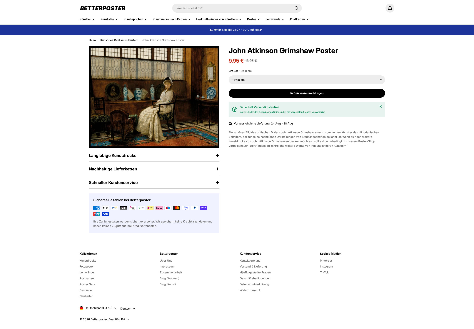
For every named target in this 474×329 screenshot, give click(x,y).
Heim (92, 40)
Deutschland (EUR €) (98, 308)
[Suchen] (296, 8)
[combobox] (237, 8)
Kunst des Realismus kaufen (118, 40)
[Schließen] (380, 106)
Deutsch (125, 308)
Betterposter (99, 319)
